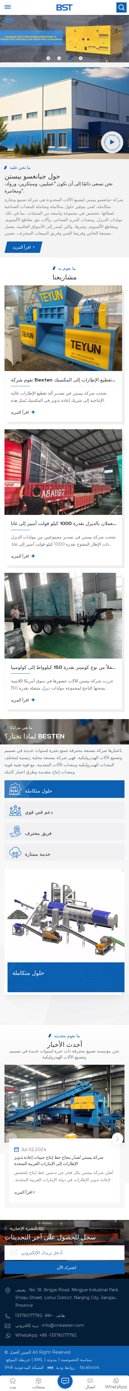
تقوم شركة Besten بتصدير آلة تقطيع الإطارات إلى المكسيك (63, 380)
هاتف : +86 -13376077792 (40, 1315)
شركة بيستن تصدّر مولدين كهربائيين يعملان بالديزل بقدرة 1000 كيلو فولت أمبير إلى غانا (63, 523)
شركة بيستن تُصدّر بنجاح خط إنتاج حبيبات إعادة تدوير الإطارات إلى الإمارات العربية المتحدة (59, 1160)
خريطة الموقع (18, 1359)
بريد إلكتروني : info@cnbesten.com (49, 1325)
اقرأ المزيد (22, 247)
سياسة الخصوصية (76, 1359)
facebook (89, 1367)
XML (38, 1359)
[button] (48, 58)
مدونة (52, 1359)
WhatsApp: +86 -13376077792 (46, 1335)
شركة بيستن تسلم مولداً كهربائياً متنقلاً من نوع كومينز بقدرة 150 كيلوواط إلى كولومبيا (63, 667)
